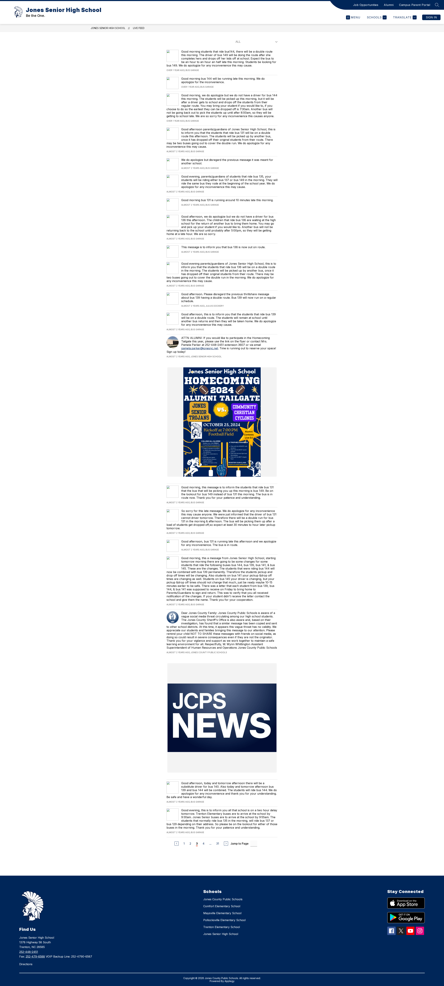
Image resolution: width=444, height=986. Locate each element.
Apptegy (229, 981)
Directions (25, 964)
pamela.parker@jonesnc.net (199, 348)
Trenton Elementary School (221, 927)
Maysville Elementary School (222, 913)
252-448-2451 (28, 952)
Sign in (431, 17)
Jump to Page (239, 843)
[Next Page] (226, 843)
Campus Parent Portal (414, 5)
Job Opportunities (365, 5)
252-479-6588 (35, 956)
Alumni (389, 5)
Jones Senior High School (108, 28)
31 (217, 843)
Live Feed (138, 28)
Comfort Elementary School (221, 906)
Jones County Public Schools (222, 899)
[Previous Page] (176, 843)
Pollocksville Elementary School (224, 920)
